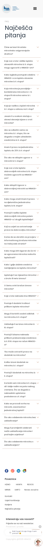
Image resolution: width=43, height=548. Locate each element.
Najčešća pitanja (12, 508)
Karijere (8, 504)
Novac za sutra (31, 489)
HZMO (7, 484)
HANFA (19, 484)
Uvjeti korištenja (12, 500)
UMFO (17, 489)
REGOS (30, 484)
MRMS (7, 489)
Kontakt (8, 496)
